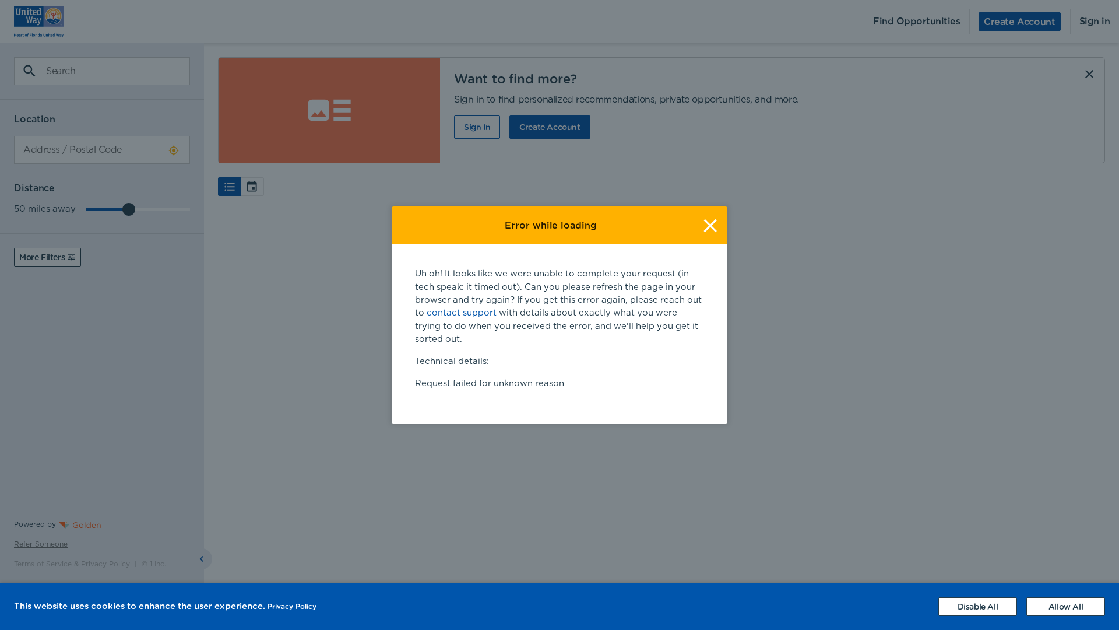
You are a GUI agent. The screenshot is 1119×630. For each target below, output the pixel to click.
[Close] (710, 225)
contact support (462, 313)
